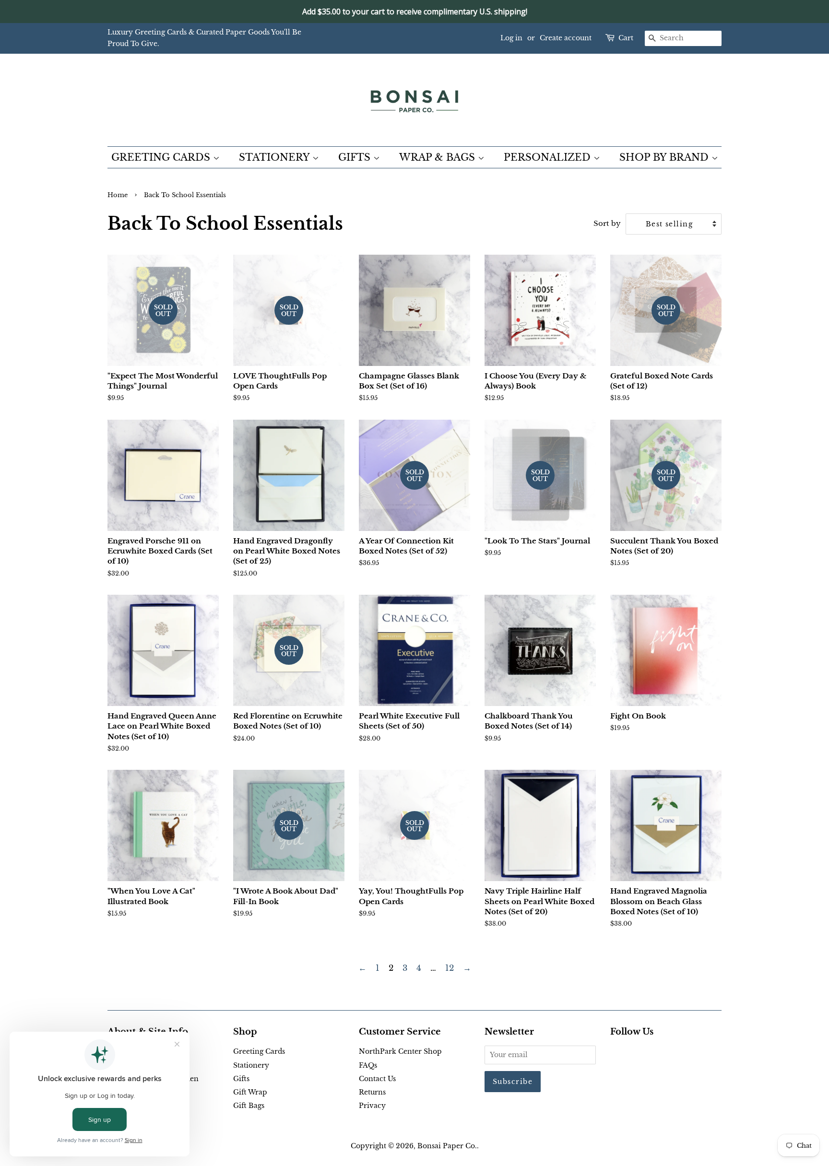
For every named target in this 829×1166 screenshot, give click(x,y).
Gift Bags (248, 1105)
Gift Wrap (250, 1092)
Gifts (241, 1078)
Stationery (251, 1065)
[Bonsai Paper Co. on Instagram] (646, 1053)
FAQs (368, 1065)
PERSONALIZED (548, 157)
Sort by (607, 223)
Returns (372, 1092)
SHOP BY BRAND (665, 157)
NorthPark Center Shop (400, 1051)
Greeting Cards (259, 1051)
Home (117, 195)
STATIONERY (275, 157)
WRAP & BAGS (438, 157)
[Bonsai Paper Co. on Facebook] (615, 1053)
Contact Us (377, 1078)
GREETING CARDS (162, 157)
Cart (625, 38)
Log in (511, 38)
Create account (566, 38)
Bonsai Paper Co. (447, 1146)
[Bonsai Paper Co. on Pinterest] (631, 1053)
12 (449, 968)
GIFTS (355, 157)
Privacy (372, 1105)
